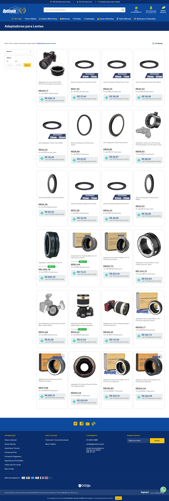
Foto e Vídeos (30, 19)
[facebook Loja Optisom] (81, 424)
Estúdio (77, 19)
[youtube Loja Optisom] (87, 424)
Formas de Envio (11, 452)
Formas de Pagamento (13, 456)
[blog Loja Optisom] (93, 424)
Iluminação (89, 19)
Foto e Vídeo (13, 43)
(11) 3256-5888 (92, 440)
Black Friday (9, 469)
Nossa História (10, 444)
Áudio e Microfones (49, 19)
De (7, 61)
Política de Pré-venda (13, 465)
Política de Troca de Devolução (57, 440)
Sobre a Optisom (11, 440)
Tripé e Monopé (124, 19)
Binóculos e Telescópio (146, 19)
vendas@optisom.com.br (95, 444)
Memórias (66, 19)
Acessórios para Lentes (27, 43)
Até (16, 61)
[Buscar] (123, 10)
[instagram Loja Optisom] (75, 424)
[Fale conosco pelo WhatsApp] (163, 490)
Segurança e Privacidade (14, 461)
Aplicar (27, 65)
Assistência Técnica (12, 448)
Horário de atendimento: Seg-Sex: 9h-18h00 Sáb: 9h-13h (95, 450)
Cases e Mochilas (107, 19)
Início (6, 43)
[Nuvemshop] (145, 493)
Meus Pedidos (50, 444)
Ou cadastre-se (151, 12)
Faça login (152, 11)
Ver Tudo (18, 19)
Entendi (118, 498)
